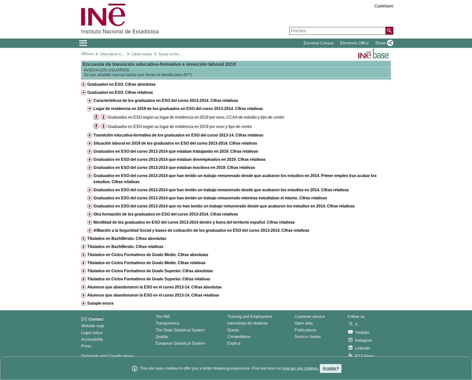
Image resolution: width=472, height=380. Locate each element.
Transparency (167, 323)
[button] (383, 43)
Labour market (142, 54)
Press (86, 346)
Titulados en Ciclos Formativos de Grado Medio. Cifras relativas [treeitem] (146, 263)
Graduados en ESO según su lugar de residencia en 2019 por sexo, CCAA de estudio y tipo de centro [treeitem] (196, 117)
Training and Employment (249, 316)
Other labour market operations (122, 54)
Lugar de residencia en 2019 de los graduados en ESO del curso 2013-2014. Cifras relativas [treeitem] (178, 109)
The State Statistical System (180, 330)
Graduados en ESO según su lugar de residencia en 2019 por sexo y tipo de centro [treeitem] (180, 126)
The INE (163, 316)
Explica (233, 343)
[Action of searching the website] (389, 31)
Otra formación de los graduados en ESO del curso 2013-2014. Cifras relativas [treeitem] (165, 214)
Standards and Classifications (107, 356)
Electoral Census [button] (319, 43)
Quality (162, 337)
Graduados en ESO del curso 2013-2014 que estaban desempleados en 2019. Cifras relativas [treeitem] (179, 159)
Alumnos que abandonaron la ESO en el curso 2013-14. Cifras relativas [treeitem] (153, 295)
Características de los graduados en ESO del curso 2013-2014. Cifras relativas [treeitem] (165, 100)
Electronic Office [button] (354, 43)
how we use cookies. (300, 368)
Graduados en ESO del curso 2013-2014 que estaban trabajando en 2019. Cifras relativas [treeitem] (175, 151)
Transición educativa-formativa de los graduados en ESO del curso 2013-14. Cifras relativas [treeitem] (178, 135)
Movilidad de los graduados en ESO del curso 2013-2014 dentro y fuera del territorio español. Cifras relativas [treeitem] (194, 222)
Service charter (308, 337)
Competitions (239, 337)
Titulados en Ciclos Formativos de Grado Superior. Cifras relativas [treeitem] (148, 279)
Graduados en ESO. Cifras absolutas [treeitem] (121, 84)
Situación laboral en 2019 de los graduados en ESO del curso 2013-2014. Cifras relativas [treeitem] (175, 143)
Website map (92, 326)
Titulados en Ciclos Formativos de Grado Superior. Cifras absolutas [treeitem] (150, 271)
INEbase (87, 54)
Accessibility (92, 339)
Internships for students (247, 323)
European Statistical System (180, 343)
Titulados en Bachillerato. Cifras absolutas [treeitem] (126, 238)
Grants (233, 330)
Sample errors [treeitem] (100, 303)
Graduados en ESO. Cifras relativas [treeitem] (120, 92)
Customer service (310, 316)
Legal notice (92, 333)
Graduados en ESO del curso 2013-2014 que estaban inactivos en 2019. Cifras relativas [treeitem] (174, 167)
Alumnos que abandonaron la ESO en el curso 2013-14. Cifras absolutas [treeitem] (154, 287)
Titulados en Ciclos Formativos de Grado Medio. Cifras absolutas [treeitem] (147, 255)
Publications (305, 330)
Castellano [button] (383, 6)
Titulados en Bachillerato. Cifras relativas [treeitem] (125, 246)
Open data (304, 323)
